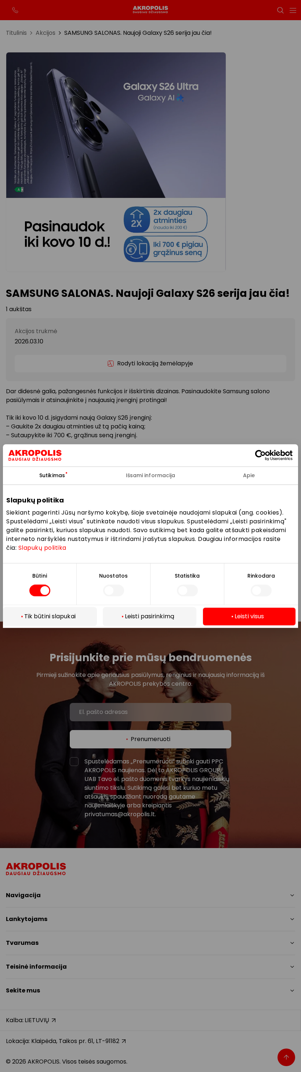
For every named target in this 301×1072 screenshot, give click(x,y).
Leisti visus (249, 616)
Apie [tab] (249, 475)
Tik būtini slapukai (50, 616)
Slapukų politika (42, 548)
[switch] (113, 591)
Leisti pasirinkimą (149, 616)
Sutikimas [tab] (52, 475)
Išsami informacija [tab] (150, 475)
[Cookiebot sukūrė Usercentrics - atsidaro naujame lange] (266, 455)
